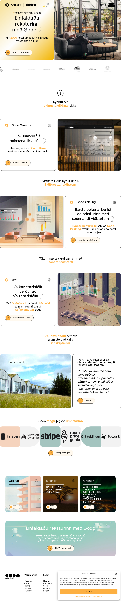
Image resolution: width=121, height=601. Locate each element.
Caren (27, 584)
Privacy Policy (80, 596)
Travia (27, 586)
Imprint (99, 596)
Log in (46, 591)
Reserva (28, 581)
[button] (116, 574)
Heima (46, 581)
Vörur (45, 586)
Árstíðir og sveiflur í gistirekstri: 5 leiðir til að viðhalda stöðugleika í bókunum (92, 494)
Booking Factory (28, 589)
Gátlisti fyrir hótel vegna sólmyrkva (54, 489)
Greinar (46, 588)
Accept (89, 591)
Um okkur (47, 584)
